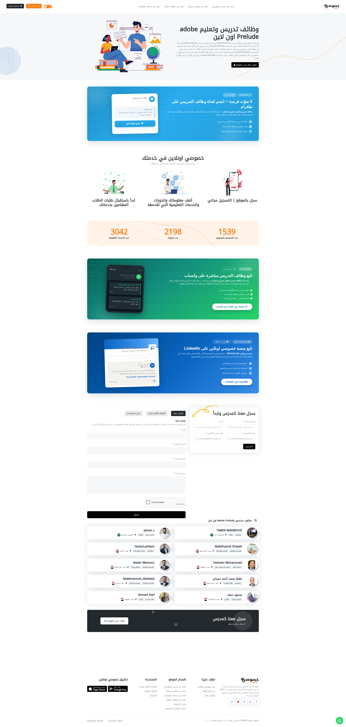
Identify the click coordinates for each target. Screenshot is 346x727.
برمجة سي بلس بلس (222, 567)
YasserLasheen (144, 546)
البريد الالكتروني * (248, 433)
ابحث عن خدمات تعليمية (149, 6)
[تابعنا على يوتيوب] (238, 702)
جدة (215, 535)
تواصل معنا (210, 695)
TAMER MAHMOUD (229, 530)
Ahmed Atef (146, 595)
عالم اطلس (207, 720)
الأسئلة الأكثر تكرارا (148, 687)
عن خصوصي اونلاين (206, 687)
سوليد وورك (135, 567)
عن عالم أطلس (208, 691)
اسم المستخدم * (249, 421)
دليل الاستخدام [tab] (133, 413)
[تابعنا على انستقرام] (250, 702)
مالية (231, 535)
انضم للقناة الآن (133, 124)
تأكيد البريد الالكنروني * (214, 433)
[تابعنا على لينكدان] (232, 702)
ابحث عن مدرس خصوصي (223, 6)
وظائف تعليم (151, 691)
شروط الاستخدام (115, 721)
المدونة (153, 695)
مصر (209, 551)
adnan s (149, 530)
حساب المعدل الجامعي (175, 708)
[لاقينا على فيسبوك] (256, 702)
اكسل (141, 535)
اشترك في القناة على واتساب (230, 307)
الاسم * (220, 421)
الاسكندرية (211, 599)
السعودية (221, 535)
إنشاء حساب (32, 6)
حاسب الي (150, 535)
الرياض (123, 535)
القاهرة (202, 567)
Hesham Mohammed (227, 562)
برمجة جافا (237, 567)
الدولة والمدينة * (179, 459)
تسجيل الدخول (13, 6)
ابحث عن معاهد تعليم (174, 6)
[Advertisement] (171, 651)
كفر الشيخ (203, 551)
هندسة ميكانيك (235, 551)
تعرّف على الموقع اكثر (114, 621)
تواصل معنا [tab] (178, 413)
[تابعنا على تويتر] (244, 702)
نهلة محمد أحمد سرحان (227, 578)
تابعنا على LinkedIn (235, 382)
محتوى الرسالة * (180, 473)
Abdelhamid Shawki (228, 546)
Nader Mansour (144, 562)
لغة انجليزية (228, 583)
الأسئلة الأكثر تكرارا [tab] (157, 413)
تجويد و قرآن (236, 599)
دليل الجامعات (179, 704)
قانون (227, 599)
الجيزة (121, 551)
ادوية (141, 599)
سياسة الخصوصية (95, 721)
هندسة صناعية (134, 583)
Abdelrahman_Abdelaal (139, 578)
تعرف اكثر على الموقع (246, 65)
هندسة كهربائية (221, 551)
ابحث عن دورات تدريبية (198, 6)
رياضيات (150, 551)
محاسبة (238, 535)
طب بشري (150, 599)
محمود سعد (234, 595)
